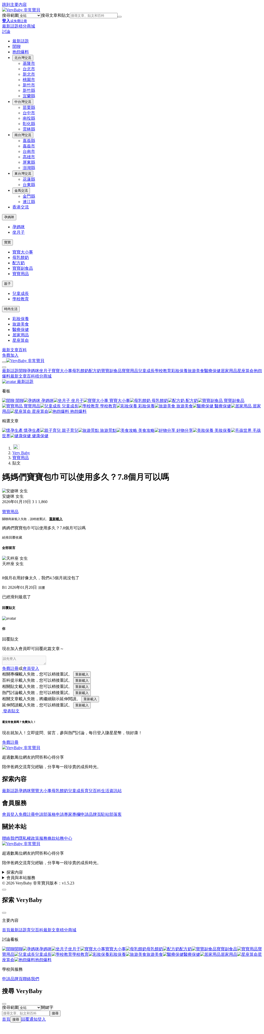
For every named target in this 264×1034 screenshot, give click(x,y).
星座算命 (20, 340)
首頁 (6, 930)
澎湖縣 (29, 167)
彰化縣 (29, 123)
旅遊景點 (108, 430)
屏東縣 (29, 162)
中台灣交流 (22, 102)
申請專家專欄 (68, 814)
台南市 (29, 151)
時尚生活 (11, 309)
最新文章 (10, 350)
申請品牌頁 (90, 814)
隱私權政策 (29, 838)
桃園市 (29, 79)
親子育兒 (69, 430)
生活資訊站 (111, 790)
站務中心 (64, 838)
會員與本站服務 (20, 877)
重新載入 (56, 519)
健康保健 (39, 436)
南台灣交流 (22, 135)
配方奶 (18, 263)
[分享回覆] (3, 570)
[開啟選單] (4, 362)
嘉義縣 (29, 140)
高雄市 (29, 157)
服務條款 (47, 838)
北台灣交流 (22, 58)
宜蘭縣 (29, 96)
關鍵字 (47, 1007)
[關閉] (4, 913)
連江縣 (29, 201)
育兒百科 (93, 790)
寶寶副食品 (22, 268)
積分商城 (27, 26)
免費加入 (10, 355)
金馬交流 (21, 190)
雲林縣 (29, 129)
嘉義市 (29, 146)
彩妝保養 (20, 319)
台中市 (29, 113)
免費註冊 (10, 668)
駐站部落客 (111, 814)
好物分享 (184, 430)
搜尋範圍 (10, 15)
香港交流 (20, 207)
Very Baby (21, 453)
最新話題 (10, 26)
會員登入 (10, 814)
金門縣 (29, 196)
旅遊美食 (20, 324)
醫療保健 (20, 329)
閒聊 (16, 46)
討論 (6, 31)
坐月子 (18, 232)
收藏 (18, 537)
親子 (7, 284)
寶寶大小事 (22, 252)
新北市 (29, 74)
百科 (23, 350)
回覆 (12, 537)
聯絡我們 (10, 838)
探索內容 (14, 872)
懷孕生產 (31, 430)
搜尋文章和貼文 (55, 15)
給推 (5, 537)
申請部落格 (45, 814)
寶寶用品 (20, 273)
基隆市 (29, 63)
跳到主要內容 (14, 4)
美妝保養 (222, 430)
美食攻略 (146, 430)
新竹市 (29, 85)
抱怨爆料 (20, 52)
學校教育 (20, 299)
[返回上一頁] (16, 447)
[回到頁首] (4, 889)
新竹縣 (29, 90)
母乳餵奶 (20, 257)
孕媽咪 (9, 217)
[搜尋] (120, 16)
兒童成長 (20, 293)
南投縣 (29, 118)
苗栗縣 (29, 107)
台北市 (29, 69)
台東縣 (29, 184)
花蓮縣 (29, 179)
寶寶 (7, 242)
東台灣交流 (22, 174)
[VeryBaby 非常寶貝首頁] (21, 10)
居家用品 (20, 335)
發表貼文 (11, 711)
